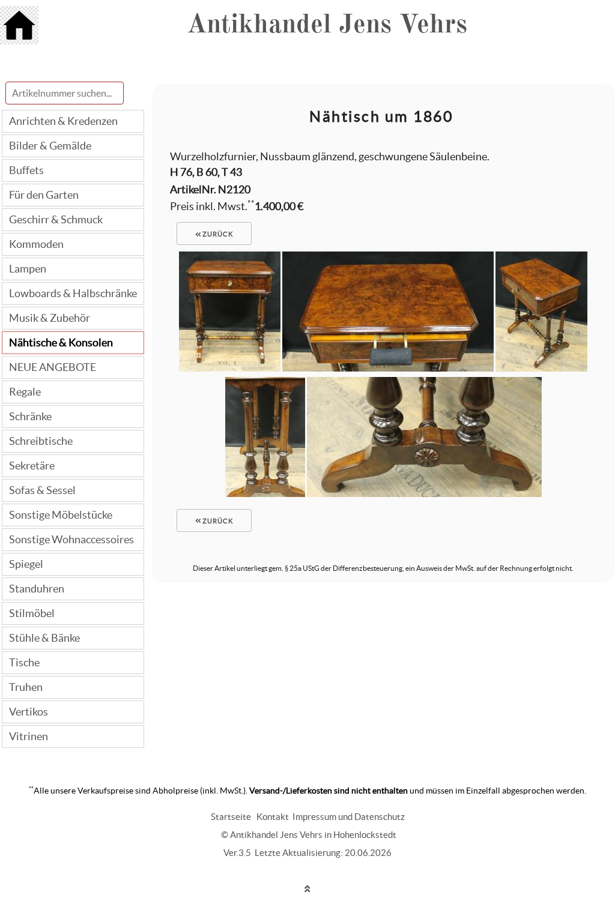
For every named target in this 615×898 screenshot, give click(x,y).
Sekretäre (32, 465)
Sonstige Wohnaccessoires (71, 539)
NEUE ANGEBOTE (52, 367)
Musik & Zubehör (49, 318)
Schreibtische (41, 441)
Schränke (30, 416)
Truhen (26, 687)
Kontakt (272, 817)
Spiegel (26, 564)
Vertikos (28, 711)
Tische (24, 662)
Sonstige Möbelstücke (60, 514)
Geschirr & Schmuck (56, 219)
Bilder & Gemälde (50, 145)
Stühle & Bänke (44, 637)
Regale (25, 391)
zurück (217, 234)
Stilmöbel (32, 613)
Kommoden (36, 244)
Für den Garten (44, 194)
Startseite (231, 817)
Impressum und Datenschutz (348, 817)
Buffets (26, 170)
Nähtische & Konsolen (61, 342)
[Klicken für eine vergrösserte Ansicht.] (229, 367)
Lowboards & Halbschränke (73, 293)
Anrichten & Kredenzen (63, 121)
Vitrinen (28, 736)
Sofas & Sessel (42, 490)
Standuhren (36, 588)
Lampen (27, 268)
